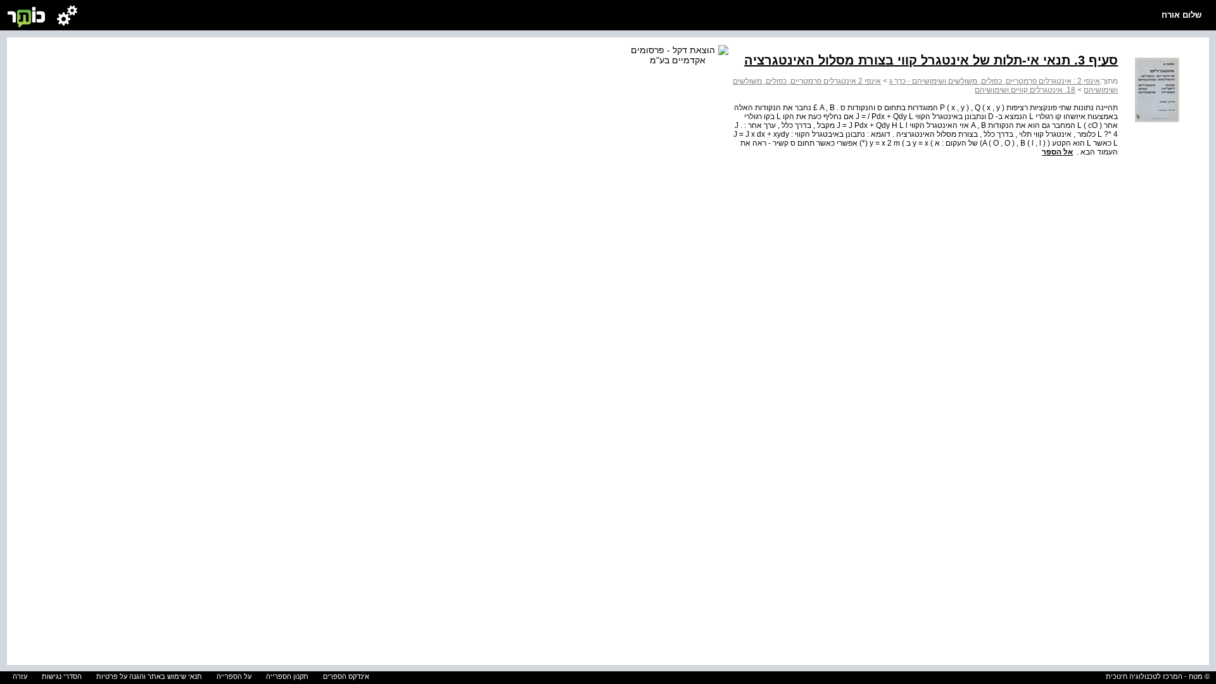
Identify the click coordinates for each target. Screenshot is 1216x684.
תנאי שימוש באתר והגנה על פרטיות (149, 676)
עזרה (20, 676)
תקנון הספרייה (287, 676)
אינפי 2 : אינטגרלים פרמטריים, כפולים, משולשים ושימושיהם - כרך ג (994, 81)
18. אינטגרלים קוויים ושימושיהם (1025, 90)
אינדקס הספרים (346, 676)
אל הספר (1057, 152)
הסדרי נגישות (62, 676)
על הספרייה (234, 676)
